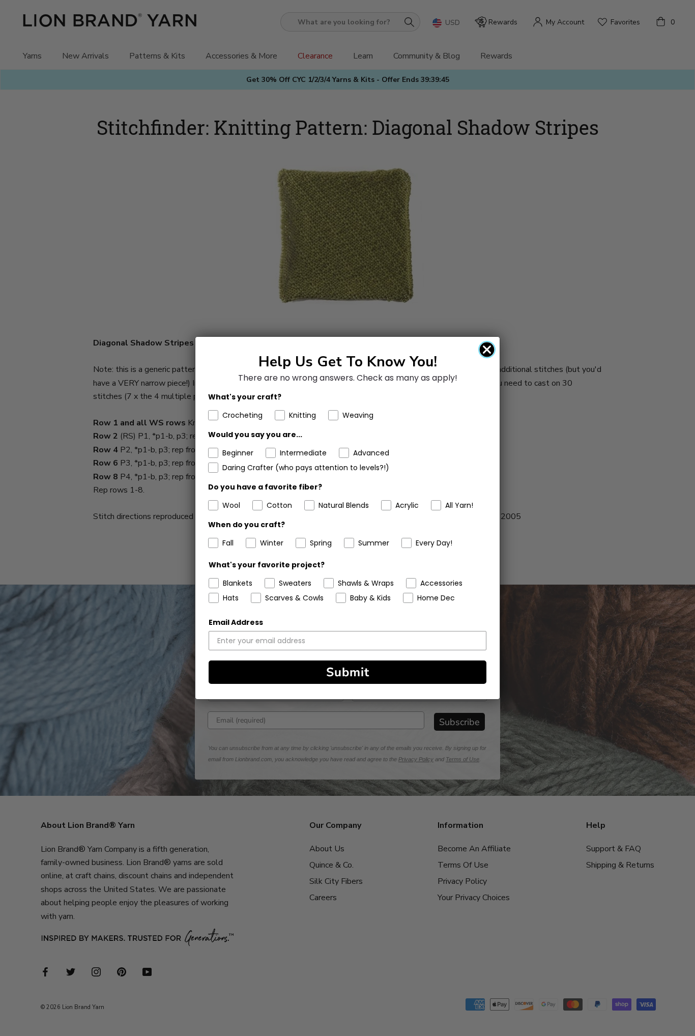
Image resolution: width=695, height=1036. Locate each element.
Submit (347, 672)
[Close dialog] (487, 349)
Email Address (236, 622)
